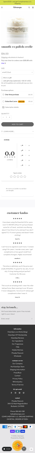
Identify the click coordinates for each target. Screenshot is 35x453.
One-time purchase (12, 94)
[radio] (3, 94)
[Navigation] (2, 7)
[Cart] (33, 7)
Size (3, 68)
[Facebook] (11, 393)
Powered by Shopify (17, 438)
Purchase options (7, 90)
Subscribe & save (14, 101)
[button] (25, 145)
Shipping (4, 57)
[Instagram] (15, 393)
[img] (10, 157)
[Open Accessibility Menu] (24, 448)
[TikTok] (23, 393)
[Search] (29, 7)
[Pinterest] (19, 393)
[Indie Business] (17, 450)
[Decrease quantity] (3, 117)
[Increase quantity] (9, 117)
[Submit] (32, 319)
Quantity (5, 114)
